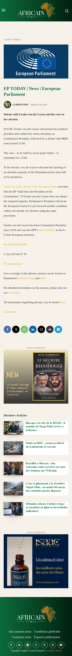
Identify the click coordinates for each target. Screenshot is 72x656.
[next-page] (12, 521)
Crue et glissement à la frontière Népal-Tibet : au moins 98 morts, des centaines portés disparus (46, 487)
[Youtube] (61, 645)
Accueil (7, 39)
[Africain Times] (36, 615)
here (62, 302)
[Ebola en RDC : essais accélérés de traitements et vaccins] (13, 448)
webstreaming (26, 278)
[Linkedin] (33, 329)
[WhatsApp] (24, 329)
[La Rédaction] (8, 104)
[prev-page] (6, 521)
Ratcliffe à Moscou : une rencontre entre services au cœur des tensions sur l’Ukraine (46, 467)
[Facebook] (7, 329)
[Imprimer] (50, 329)
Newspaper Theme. (53, 650)
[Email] (41, 329)
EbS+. (43, 278)
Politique (16, 39)
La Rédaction (20, 104)
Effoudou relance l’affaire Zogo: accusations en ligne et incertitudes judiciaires (46, 507)
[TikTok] (36, 645)
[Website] (52, 645)
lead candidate (47, 230)
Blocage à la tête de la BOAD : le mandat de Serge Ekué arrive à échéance (46, 426)
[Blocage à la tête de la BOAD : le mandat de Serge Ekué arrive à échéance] (13, 428)
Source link (10, 311)
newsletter (14, 292)
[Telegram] (58, 329)
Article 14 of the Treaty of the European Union (31, 186)
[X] (16, 329)
